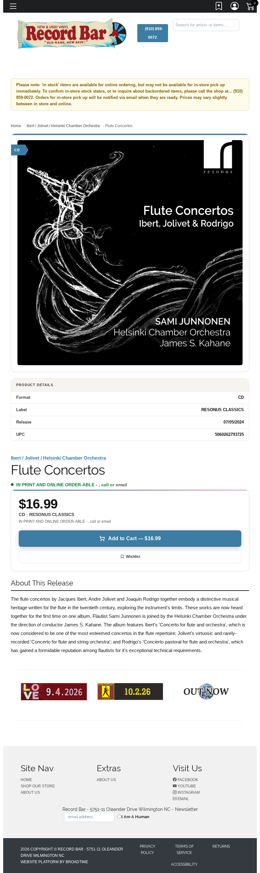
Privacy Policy (147, 849)
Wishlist (133, 556)
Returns (221, 846)
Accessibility (184, 864)
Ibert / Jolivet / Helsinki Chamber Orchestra (63, 126)
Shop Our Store (38, 786)
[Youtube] (236, 36)
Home (16, 126)
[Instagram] (237, 36)
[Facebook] (235, 36)
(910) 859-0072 (154, 33)
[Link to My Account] (235, 7)
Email (183, 799)
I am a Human (135, 816)
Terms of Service (184, 849)
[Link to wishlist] (219, 7)
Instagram (188, 792)
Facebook (187, 780)
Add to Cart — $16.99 (134, 538)
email (121, 484)
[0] (251, 7)
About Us (30, 792)
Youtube (186, 786)
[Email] (238, 36)
